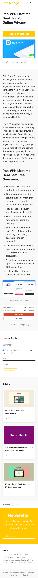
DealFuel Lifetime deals (19, 62)
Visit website (19, 33)
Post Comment (10, 370)
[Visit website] (32, 413)
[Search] (31, 3)
